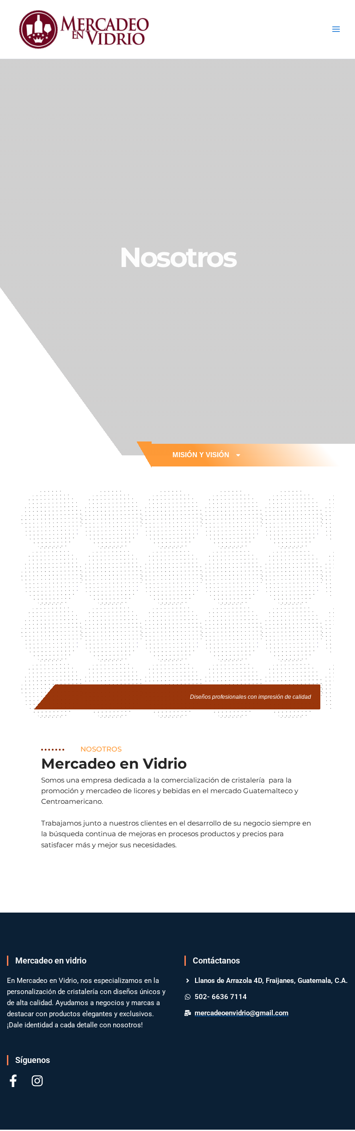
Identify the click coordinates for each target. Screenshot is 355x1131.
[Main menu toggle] (336, 29)
